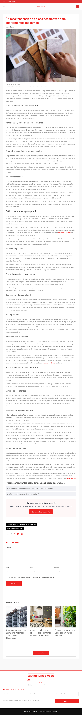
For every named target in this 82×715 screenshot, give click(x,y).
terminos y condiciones (32, 700)
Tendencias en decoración (15, 528)
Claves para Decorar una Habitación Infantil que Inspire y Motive (40, 633)
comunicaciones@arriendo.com (43, 685)
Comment (8, 547)
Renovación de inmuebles (28, 524)
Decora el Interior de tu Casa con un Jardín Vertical (65, 633)
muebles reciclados (48, 363)
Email (31, 567)
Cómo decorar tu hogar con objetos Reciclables (11, 661)
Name (7, 567)
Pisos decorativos (12, 524)
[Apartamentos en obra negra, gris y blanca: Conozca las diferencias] (16, 616)
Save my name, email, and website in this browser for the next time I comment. (31, 577)
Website (56, 567)
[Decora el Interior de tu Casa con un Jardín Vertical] (65, 616)
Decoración (13, 27)
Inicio (7, 27)
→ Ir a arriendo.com (9, 1)
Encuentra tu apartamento (41, 512)
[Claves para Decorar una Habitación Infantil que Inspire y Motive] (41, 616)
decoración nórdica (64, 233)
